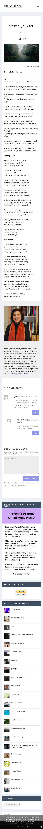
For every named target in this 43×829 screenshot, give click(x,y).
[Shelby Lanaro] (6, 755)
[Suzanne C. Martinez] (6, 678)
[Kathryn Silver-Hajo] (6, 712)
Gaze (12, 626)
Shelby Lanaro (16, 754)
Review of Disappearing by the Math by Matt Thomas (24, 746)
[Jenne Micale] (6, 789)
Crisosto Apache (16, 771)
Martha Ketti (15, 694)
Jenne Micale (15, 788)
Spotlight (14, 669)
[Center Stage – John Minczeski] (6, 636)
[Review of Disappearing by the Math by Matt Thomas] (6, 746)
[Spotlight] (6, 670)
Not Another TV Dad (18, 618)
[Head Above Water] (6, 644)
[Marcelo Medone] (6, 704)
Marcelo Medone (17, 703)
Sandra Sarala (16, 762)
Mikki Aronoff (15, 686)
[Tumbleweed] (6, 610)
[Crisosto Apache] (6, 772)
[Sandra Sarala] (6, 763)
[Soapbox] (6, 661)
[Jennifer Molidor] (6, 721)
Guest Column (16, 652)
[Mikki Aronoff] (6, 687)
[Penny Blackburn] (6, 781)
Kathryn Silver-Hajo (18, 711)
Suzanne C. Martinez (18, 677)
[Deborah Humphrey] (6, 729)
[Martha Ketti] (6, 695)
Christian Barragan (18, 737)
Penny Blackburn (17, 779)
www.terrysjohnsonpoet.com (18, 374)
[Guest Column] (6, 653)
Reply (36, 412)
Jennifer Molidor (16, 720)
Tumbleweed (15, 609)
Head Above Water (17, 643)
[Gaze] (6, 627)
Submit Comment (31, 479)
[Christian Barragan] (6, 738)
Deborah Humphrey (18, 728)
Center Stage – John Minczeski (22, 635)
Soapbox (14, 660)
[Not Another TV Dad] (6, 619)
